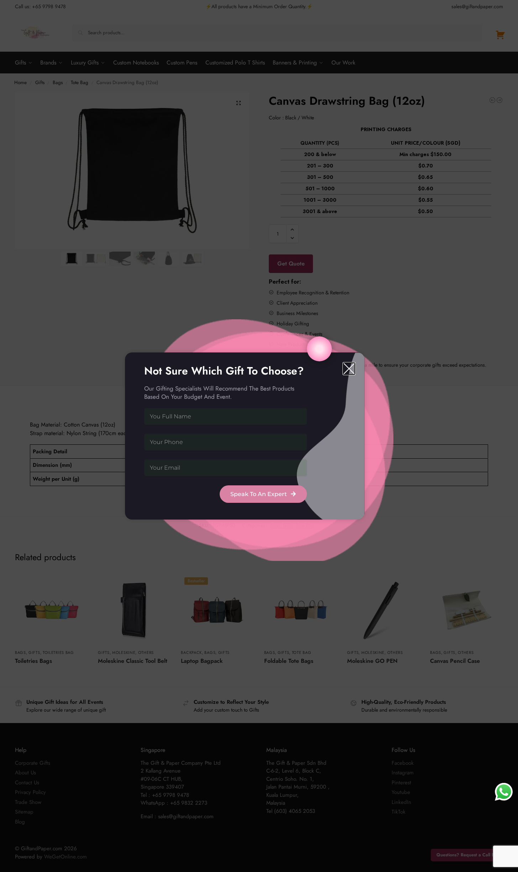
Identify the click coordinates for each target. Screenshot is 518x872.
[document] (259, 436)
